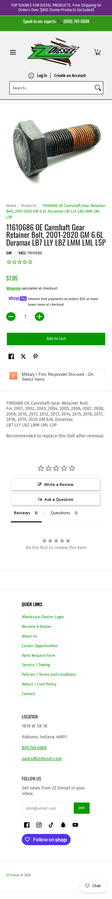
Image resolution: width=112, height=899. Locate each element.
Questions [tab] (60, 512)
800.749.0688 (34, 748)
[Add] (39, 316)
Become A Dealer (37, 626)
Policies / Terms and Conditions (49, 674)
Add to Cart (56, 339)
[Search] (98, 88)
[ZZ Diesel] (53, 52)
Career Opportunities (40, 646)
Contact (28, 694)
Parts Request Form (38, 655)
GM (9, 253)
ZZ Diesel (13, 875)
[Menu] (12, 52)
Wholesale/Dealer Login (43, 617)
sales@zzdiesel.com (42, 758)
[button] (97, 52)
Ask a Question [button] (58, 499)
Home (11, 206)
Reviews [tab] (22, 512)
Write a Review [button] (59, 484)
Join (81, 808)
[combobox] (51, 88)
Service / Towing (36, 665)
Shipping (13, 288)
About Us (29, 636)
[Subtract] (11, 316)
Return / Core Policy (39, 684)
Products (28, 206)
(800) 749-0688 (76, 21)
